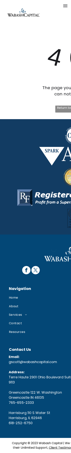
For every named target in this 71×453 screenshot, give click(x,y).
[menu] (65, 6)
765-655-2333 (21, 402)
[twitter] (35, 270)
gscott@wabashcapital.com (33, 361)
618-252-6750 (21, 423)
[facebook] (26, 270)
